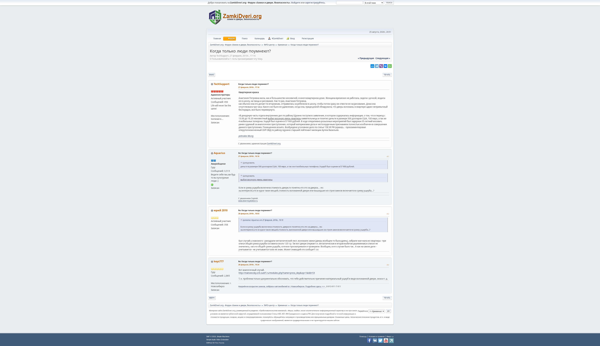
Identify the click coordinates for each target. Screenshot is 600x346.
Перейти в (363, 311)
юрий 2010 (221, 210)
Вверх (212, 298)
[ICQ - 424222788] (212, 184)
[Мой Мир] (372, 66)
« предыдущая (366, 58)
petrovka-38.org (246, 136)
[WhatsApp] (390, 66)
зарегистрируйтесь (315, 2)
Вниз (211, 75)
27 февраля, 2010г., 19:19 (248, 156)
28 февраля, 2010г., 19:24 (248, 264)
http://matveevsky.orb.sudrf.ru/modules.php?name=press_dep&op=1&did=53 (277, 273)
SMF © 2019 (211, 336)
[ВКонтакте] (385, 66)
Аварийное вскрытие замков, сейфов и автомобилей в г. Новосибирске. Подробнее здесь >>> (281, 286)
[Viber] (381, 66)
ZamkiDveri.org (273, 143)
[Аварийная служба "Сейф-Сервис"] (212, 279)
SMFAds (209, 343)
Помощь (363, 336)
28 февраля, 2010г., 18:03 (248, 213)
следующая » (382, 58)
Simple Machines (223, 336)
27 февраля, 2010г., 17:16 (248, 87)
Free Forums (219, 343)
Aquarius (219, 153)
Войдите (295, 2)
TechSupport (221, 84)
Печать (387, 75)
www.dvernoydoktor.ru (248, 201)
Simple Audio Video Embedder (217, 340)
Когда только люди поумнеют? (253, 84)
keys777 (219, 261)
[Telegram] (377, 66)
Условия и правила (377, 336)
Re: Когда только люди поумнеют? (255, 153)
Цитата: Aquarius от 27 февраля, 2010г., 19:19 (263, 220)
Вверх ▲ (390, 336)
